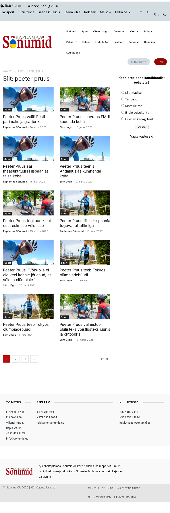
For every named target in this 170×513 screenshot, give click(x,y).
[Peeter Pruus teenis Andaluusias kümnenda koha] (85, 148)
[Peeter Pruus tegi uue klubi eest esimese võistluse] (28, 202)
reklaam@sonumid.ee (50, 423)
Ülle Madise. (133, 92)
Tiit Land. (131, 99)
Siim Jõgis (66, 127)
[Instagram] (147, 12)
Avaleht (7, 71)
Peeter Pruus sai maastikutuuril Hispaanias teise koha (26, 171)
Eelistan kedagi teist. (139, 119)
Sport (7, 109)
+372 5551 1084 (47, 417)
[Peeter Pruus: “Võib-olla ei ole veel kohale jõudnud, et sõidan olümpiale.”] (28, 252)
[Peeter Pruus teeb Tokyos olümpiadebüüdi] (85, 252)
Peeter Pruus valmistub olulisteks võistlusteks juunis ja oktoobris (85, 329)
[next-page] (34, 359)
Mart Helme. (134, 106)
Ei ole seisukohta (137, 112)
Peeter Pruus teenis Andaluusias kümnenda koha (80, 171)
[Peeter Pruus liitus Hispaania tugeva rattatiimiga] (85, 202)
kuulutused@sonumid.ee (135, 423)
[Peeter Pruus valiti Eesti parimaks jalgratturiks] (28, 99)
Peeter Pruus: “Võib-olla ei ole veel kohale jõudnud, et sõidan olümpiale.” (27, 275)
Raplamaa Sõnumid (15, 127)
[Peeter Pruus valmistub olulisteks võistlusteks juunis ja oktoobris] (85, 306)
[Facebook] (141, 12)
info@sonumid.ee (17, 438)
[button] (162, 14)
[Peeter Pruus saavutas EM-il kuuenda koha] (85, 99)
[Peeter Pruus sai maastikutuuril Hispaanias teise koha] (28, 148)
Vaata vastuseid (141, 136)
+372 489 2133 (15, 433)
